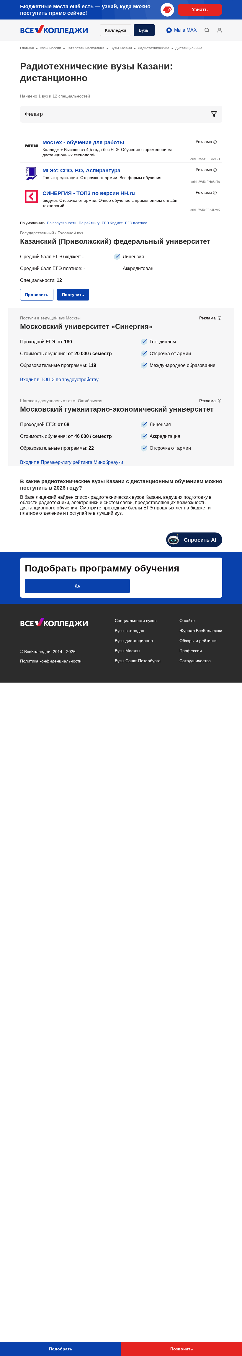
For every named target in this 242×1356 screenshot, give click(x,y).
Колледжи (115, 30)
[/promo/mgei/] (121, 428)
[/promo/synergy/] (121, 349)
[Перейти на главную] (54, 30)
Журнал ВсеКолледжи (200, 630)
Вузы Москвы (127, 650)
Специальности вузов (135, 620)
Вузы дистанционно (134, 640)
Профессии (190, 650)
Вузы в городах (129, 630)
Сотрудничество (195, 660)
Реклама (204, 141)
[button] (207, 30)
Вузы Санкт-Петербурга (138, 660)
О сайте (187, 620)
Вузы (144, 30)
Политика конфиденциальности (50, 661)
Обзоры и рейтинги (198, 640)
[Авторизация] (219, 30)
